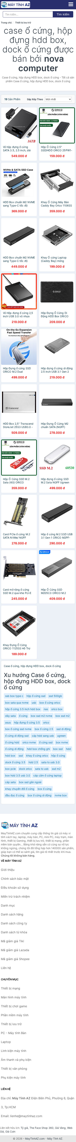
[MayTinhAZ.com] (21, 4)
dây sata (10, 715)
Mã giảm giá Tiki (12, 941)
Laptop (6, 1042)
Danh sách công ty (14, 923)
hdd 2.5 (33, 762)
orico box (57, 709)
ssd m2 (56, 768)
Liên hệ (6, 968)
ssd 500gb (55, 695)
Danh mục (8, 905)
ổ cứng (23, 715)
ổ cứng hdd (12, 742)
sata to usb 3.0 (50, 762)
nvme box (61, 795)
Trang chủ (6, 22)
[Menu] (70, 4)
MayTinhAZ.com (35, 1138)
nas (46, 709)
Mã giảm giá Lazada (15, 950)
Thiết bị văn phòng (14, 1068)
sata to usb (42, 768)
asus (8, 722)
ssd (21, 755)
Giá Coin (10, 1131)
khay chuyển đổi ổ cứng (19, 788)
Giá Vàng (60, 1127)
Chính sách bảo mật (15, 879)
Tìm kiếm (63, 14)
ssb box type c (14, 695)
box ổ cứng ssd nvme (18, 729)
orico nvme (29, 742)
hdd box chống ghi (38, 748)
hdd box (10, 755)
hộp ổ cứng (58, 755)
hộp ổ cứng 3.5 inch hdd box (22, 709)
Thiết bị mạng (10, 988)
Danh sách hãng (12, 914)
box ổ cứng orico (49, 702)
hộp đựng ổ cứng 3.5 (27, 722)
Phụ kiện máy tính (13, 1077)
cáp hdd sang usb (43, 735)
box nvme (62, 742)
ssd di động (63, 729)
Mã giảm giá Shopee (15, 959)
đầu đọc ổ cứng (14, 795)
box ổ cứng (44, 788)
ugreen (61, 735)
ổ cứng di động (14, 748)
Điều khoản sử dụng (15, 887)
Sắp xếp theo (35, 99)
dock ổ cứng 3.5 (15, 762)
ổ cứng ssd (46, 742)
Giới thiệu (7, 870)
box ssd (58, 748)
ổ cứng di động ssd (17, 735)
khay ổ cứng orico (37, 755)
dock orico (25, 768)
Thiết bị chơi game (14, 1006)
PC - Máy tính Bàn (13, 1033)
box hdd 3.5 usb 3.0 (17, 775)
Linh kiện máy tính (13, 1051)
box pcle (10, 768)
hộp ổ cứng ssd (36, 695)
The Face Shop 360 (41, 1127)
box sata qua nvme (16, 702)
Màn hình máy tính (13, 997)
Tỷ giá (24, 1127)
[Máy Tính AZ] (19, 825)
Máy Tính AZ (54, 1138)
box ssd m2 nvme (41, 715)
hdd (68, 748)
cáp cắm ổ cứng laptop (47, 775)
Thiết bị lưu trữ (23, 22)
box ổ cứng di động (39, 795)
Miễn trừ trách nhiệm (15, 896)
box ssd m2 (63, 715)
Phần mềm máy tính (14, 1015)
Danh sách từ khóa (14, 932)
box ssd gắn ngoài (30, 782)
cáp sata (10, 782)
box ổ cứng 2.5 (44, 729)
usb (34, 702)
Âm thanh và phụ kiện (16, 1060)
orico (46, 722)
